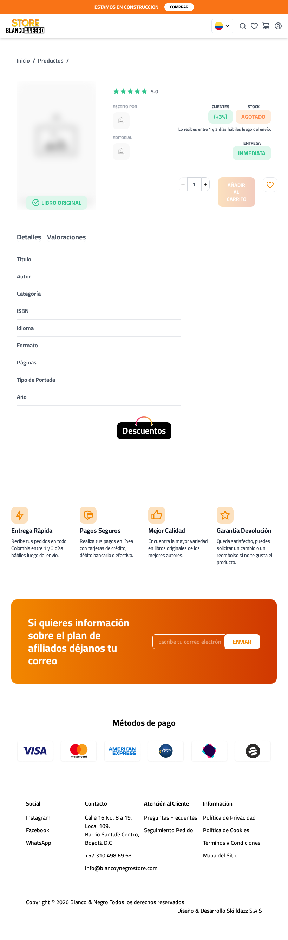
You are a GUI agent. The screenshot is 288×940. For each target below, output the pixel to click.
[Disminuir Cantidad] (183, 184)
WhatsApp (38, 842)
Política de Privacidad (229, 817)
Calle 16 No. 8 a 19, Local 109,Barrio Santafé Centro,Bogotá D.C (112, 830)
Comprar (179, 7)
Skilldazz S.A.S (244, 910)
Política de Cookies (226, 830)
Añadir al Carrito (236, 192)
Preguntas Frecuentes (170, 817)
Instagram (38, 817)
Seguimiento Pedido (168, 830)
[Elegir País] (222, 26)
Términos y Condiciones (231, 842)
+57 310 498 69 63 (108, 855)
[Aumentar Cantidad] (205, 184)
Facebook (37, 830)
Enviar (242, 641)
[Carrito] (265, 26)
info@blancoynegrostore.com (121, 868)
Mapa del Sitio (220, 855)
